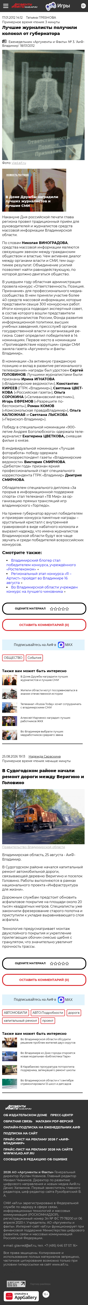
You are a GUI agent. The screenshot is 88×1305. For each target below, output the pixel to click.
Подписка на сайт (20, 1133)
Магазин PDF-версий (54, 1121)
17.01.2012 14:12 (12, 18)
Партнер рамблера (40, 1284)
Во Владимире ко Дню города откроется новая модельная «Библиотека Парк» (48, 1054)
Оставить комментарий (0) (44, 625)
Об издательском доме (25, 1115)
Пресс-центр (61, 1115)
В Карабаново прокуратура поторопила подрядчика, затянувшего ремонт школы (48, 1068)
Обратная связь (17, 1121)
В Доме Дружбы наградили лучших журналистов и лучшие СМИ (44, 678)
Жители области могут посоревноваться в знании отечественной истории (49, 692)
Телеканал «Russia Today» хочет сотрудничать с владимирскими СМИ (51, 705)
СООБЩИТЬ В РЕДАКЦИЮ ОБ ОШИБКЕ (35, 1159)
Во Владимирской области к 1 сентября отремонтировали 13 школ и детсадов (47, 1082)
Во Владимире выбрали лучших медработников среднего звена (42, 733)
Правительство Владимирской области (33, 847)
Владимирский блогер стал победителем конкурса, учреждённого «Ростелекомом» (41, 564)
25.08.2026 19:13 (13, 756)
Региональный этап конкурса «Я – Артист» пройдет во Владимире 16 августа (38, 578)
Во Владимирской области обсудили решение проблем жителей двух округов (48, 1041)
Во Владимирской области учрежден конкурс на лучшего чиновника (42, 589)
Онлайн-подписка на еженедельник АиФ (41, 1127)
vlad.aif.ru (19, 163)
